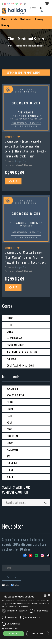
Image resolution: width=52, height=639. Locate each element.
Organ (10, 318)
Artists (14, 19)
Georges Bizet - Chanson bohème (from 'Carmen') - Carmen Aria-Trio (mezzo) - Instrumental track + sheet (25, 257)
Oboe (9, 429)
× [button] (49, 595)
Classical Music (15, 345)
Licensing (5, 25)
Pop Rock (11, 358)
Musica (4, 19)
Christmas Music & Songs (20, 365)
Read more (25, 606)
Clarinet (11, 409)
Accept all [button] (14, 633)
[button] (26, 628)
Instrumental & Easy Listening (22, 352)
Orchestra (12, 436)
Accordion (12, 388)
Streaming (38, 19)
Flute (9, 325)
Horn (9, 422)
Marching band (14, 338)
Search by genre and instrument (23, 72)
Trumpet (11, 470)
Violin (10, 476)
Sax (8, 456)
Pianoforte (12, 449)
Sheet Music (25, 19)
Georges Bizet (21, 161)
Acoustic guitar (15, 395)
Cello (10, 402)
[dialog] (26, 615)
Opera (10, 331)
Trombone (12, 463)
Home (10, 45)
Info (14, 181)
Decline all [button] (37, 633)
